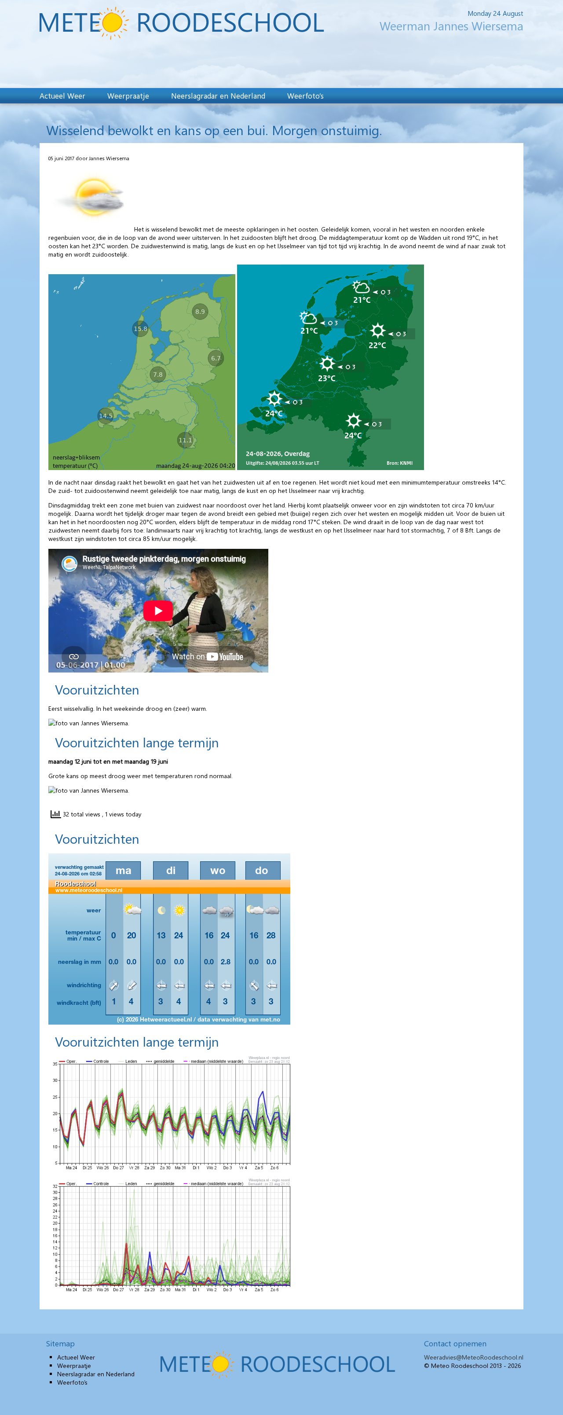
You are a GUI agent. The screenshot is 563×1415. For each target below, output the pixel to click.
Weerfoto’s (305, 95)
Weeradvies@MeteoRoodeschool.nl (473, 1357)
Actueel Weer (62, 95)
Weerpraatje (128, 95)
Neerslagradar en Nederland (218, 95)
